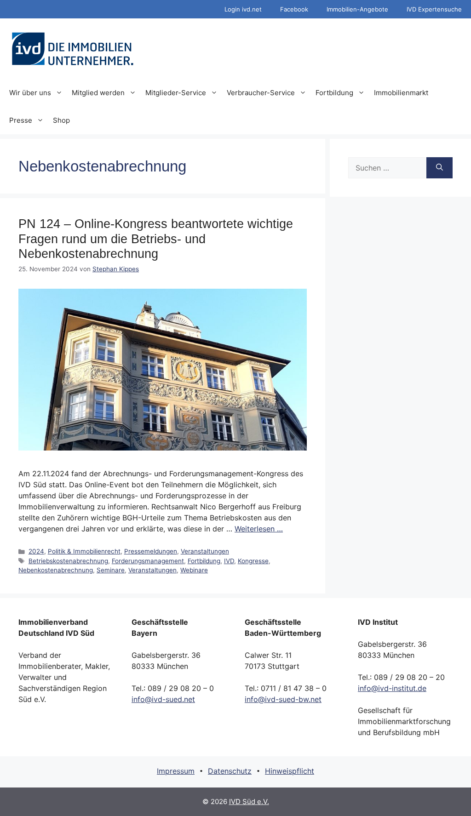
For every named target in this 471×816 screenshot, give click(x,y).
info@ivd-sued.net (163, 699)
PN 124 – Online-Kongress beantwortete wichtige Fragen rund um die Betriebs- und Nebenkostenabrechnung (155, 239)
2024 (36, 551)
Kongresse (253, 561)
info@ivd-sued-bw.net (283, 699)
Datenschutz (230, 771)
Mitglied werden (98, 92)
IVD (229, 561)
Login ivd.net (243, 9)
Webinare (194, 570)
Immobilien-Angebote (357, 9)
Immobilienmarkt (401, 92)
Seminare (111, 570)
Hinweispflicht (289, 771)
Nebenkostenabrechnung (55, 570)
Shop (61, 120)
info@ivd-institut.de (392, 688)
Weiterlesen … (259, 528)
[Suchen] (439, 167)
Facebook (294, 9)
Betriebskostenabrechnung (68, 561)
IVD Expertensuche (434, 9)
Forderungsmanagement (148, 561)
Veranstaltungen (205, 551)
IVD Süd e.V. (249, 801)
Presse (20, 120)
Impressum (176, 771)
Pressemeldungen (150, 551)
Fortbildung (334, 92)
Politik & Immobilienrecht (84, 551)
